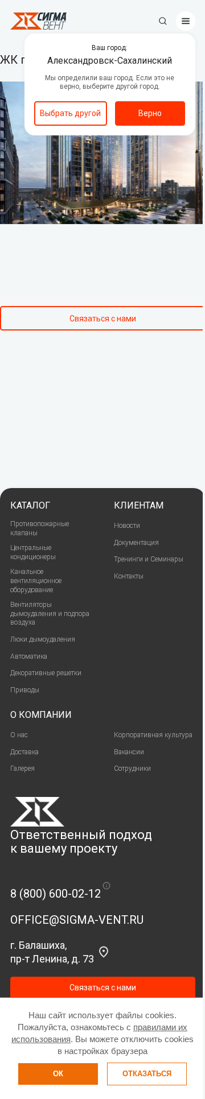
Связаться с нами (102, 318)
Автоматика (28, 656)
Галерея (22, 768)
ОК (58, 1073)
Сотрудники (132, 768)
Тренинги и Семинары (148, 559)
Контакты (129, 576)
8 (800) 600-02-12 (55, 893)
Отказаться (146, 1073)
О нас (19, 735)
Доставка (24, 752)
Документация (136, 543)
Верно (150, 113)
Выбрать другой (70, 113)
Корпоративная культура (153, 735)
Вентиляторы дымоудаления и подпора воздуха (49, 613)
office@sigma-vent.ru (77, 920)
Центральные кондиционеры (33, 552)
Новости (127, 526)
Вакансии (129, 752)
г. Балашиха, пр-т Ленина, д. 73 (52, 951)
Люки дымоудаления (42, 639)
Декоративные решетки (45, 673)
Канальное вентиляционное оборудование (36, 580)
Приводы (24, 690)
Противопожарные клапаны (39, 528)
